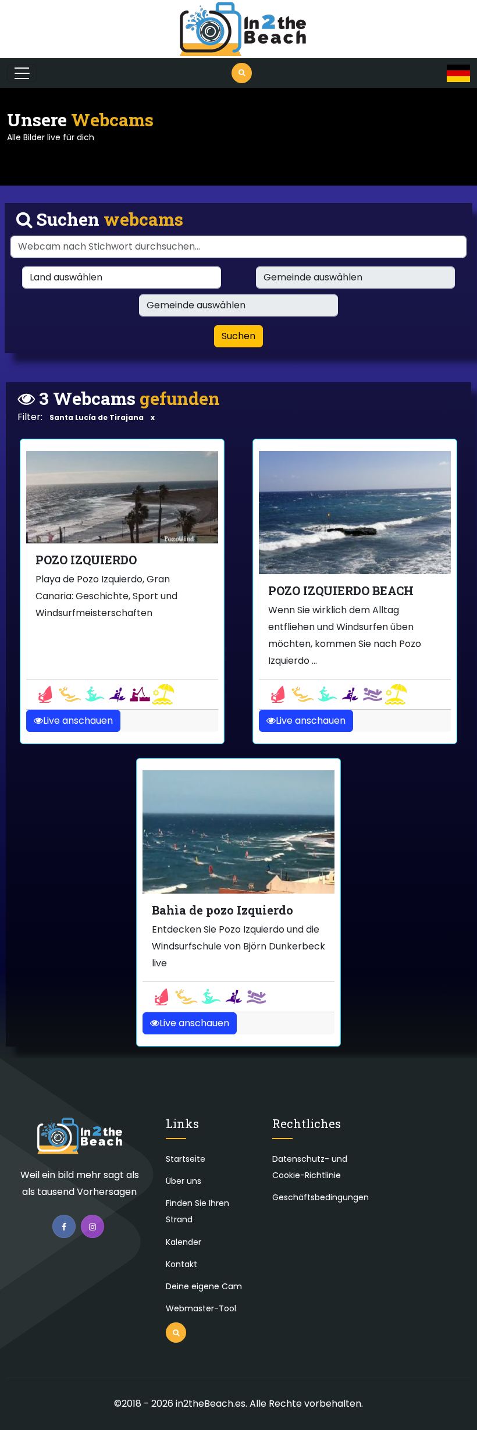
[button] (458, 73)
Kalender (183, 1242)
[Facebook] (64, 1226)
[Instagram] (92, 1226)
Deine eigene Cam (204, 1286)
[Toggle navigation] (22, 73)
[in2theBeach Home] (79, 1141)
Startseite (185, 1159)
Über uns (183, 1181)
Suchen (238, 336)
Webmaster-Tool (201, 1308)
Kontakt (181, 1264)
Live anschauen (78, 720)
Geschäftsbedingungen (320, 1197)
